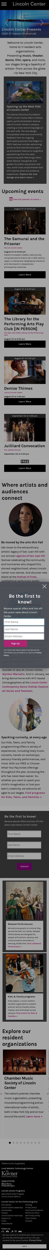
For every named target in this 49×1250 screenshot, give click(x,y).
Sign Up (15, 643)
